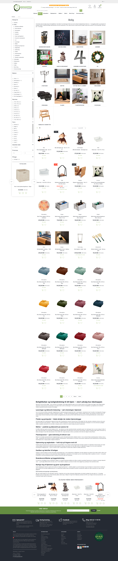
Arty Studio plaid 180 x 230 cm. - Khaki (62, 315)
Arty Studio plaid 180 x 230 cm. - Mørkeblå (98, 315)
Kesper (62, 214)
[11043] (97, 388)
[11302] (97, 323)
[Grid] (37, 128)
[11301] (97, 290)
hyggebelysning (62, 414)
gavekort (77, 468)
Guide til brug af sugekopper (46, 549)
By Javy (98, 180)
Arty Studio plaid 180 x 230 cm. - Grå (98, 282)
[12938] (60, 290)
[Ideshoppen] (23, 7)
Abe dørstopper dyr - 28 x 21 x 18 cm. (62, 148)
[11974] (42, 355)
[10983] (78, 388)
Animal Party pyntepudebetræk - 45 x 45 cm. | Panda (98, 183)
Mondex (80, 180)
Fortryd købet (43, 541)
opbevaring (41, 444)
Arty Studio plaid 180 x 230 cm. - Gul (44, 315)
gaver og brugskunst (71, 468)
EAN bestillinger (44, 547)
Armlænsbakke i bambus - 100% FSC (44, 250)
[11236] (97, 257)
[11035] (97, 192)
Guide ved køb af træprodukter (46, 548)
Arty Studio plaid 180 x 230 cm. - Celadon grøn (80, 282)
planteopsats (68, 437)
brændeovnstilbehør (69, 460)
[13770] (78, 192)
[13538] (78, 225)
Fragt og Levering (44, 536)
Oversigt (42, 554)
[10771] (60, 355)
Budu (44, 247)
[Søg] (81, 10)
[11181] (42, 323)
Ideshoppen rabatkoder (45, 550)
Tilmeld (93, 510)
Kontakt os (29, 1)
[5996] (78, 257)
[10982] (60, 388)
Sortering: (74, 128)
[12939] (78, 355)
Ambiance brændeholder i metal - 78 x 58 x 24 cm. (62, 183)
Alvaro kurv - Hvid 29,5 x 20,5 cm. (44, 182)
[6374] (97, 158)
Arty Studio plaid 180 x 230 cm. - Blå (44, 282)
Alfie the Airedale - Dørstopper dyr (80, 149)
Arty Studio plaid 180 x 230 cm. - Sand (62, 380)
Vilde (62, 180)
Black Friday (43, 552)
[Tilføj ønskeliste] (26, 192)
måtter (103, 429)
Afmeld (98, 510)
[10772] (97, 355)
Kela (98, 147)
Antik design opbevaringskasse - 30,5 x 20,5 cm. (80, 217)
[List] (39, 128)
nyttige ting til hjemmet (63, 466)
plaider (82, 421)
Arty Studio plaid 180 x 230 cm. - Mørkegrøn (62, 348)
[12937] (78, 290)
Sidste (79, 396)
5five (44, 147)
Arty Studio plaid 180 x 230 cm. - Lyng (80, 315)
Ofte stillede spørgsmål (17, 1)
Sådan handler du (44, 544)
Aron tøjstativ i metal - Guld (80, 249)
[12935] (78, 323)
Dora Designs (80, 147)
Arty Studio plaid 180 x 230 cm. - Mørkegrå (44, 348)
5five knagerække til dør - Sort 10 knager (44, 150)
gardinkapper (38, 454)
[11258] (42, 388)
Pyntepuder (88, 422)
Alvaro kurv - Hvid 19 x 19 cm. (98, 149)
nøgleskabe (91, 444)
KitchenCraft (98, 247)
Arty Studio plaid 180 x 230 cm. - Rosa (98, 348)
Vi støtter (43, 553)
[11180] (60, 323)
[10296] (42, 158)
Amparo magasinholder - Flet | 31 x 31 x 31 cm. (80, 183)
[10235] (42, 257)
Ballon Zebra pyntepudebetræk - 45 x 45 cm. (98, 380)
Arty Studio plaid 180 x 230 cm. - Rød (44, 380)
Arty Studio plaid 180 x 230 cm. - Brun (62, 282)
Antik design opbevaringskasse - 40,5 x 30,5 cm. (98, 217)
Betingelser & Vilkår (44, 537)
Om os (24, 1)
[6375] (42, 192)
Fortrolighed (43, 543)
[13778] (60, 158)
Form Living (80, 247)
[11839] (60, 192)
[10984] (42, 290)
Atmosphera (43, 214)
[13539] (97, 225)
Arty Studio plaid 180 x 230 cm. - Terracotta (80, 380)
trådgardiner (77, 452)
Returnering (43, 539)
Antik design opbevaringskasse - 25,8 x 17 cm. (62, 217)
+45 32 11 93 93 (17, 555)
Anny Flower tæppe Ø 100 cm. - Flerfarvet (44, 217)
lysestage (65, 412)
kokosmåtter (43, 430)
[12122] (60, 257)
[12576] (42, 225)
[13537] (60, 225)
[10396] (19, 193)
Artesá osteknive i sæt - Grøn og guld (98, 250)
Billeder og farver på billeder (46, 545)
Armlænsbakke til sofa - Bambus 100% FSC (62, 250)
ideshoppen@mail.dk (18, 556)
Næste (75, 396)
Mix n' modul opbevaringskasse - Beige (22, 186)
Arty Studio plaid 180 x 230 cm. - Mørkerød (80, 348)
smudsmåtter (50, 430)
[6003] (78, 158)
